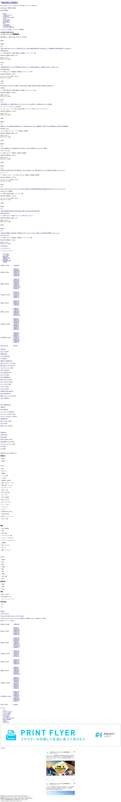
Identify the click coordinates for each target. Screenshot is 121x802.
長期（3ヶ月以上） (6, 439)
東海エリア (5, 302)
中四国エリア (5, 324)
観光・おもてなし (6, 379)
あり (3, 446)
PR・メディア (5, 374)
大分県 (16, 338)
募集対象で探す (6, 257)
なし (3, 448)
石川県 (16, 294)
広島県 (16, 322)
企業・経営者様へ (5, 10)
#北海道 (57, 789)
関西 (3, 571)
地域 (3, 349)
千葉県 (16, 284)
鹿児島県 (17, 340)
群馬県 (16, 281)
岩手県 (16, 270)
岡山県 (16, 321)
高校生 (3, 432)
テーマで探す (6, 255)
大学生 (4, 434)
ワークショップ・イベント (8, 444)
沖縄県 (16, 342)
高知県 (16, 329)
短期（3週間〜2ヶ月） (7, 441)
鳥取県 (16, 318)
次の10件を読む (4, 246)
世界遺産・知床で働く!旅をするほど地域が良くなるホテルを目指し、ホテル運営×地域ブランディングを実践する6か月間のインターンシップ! (33, 170)
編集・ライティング (7, 425)
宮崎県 (16, 339)
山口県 (16, 324)
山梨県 (16, 288)
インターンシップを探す (6, 29)
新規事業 (4, 418)
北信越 (3, 566)
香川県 (16, 326)
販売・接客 (4, 409)
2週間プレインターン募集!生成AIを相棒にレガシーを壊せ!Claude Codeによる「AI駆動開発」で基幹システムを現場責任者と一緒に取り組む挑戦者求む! (35, 126)
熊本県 (16, 336)
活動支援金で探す (7, 260)
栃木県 (16, 280)
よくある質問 (6, 716)
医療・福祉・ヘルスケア (8, 365)
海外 (16, 345)
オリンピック (5, 386)
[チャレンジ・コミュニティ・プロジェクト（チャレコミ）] (14, 795)
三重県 (16, 304)
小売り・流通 (5, 398)
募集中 (3, 458)
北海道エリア (5, 265)
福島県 (17, 275)
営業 (3, 407)
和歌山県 (17, 315)
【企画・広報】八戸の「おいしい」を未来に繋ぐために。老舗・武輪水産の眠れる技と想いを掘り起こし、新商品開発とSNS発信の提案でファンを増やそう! (36, 48)
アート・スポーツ (6, 384)
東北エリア (5, 272)
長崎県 (16, 335)
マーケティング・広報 (7, 411)
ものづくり (5, 388)
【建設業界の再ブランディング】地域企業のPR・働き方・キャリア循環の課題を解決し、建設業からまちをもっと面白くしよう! (30, 67)
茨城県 (16, 279)
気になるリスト (6, 715)
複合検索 (5, 261)
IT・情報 (4, 358)
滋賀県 (16, 308)
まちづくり (5, 351)
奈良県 (16, 313)
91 (9, 248)
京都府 (16, 309)
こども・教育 (5, 356)
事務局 (14, 8)
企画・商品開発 (6, 404)
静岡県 (16, 302)
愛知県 (16, 303)
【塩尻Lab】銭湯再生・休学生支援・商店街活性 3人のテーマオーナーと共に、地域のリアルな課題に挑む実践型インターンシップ (30, 233)
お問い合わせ (4, 8)
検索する (2, 611)
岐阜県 (16, 300)
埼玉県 (16, 283)
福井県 (16, 296)
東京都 (16, 285)
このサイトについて (7, 711)
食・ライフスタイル (7, 381)
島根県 (16, 320)
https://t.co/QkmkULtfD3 (50, 789)
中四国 (3, 573)
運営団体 (10, 8)
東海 (3, 569)
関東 (3, 564)
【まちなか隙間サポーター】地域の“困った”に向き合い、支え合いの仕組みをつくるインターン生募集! (24, 148)
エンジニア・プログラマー (8, 414)
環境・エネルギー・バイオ (8, 363)
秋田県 (16, 273)
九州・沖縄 (4, 576)
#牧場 (61, 789)
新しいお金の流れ (6, 372)
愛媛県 (16, 327)
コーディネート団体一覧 (8, 718)
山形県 (16, 274)
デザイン (4, 423)
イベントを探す (6, 714)
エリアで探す (6, 253)
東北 (3, 562)
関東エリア (5, 283)
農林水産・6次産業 (6, 360)
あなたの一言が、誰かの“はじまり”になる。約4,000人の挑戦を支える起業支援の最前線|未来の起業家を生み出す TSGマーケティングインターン (33, 188)
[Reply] (46, 779)
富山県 (16, 293)
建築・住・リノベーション (8, 395)
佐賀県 (16, 334)
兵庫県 (16, 312)
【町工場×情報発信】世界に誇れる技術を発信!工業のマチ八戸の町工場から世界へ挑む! (20, 211)
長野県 (16, 297)
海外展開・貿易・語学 (7, 391)
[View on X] (74, 752)
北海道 (16, 265)
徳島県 (16, 325)
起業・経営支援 (6, 393)
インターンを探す (7, 712)
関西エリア (5, 311)
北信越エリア (5, 294)
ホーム (4, 710)
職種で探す (5, 256)
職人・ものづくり (6, 421)
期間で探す (5, 259)
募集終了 (4, 460)
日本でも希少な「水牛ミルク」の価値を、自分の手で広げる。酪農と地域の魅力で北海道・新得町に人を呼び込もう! (27, 85)
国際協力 (4, 353)
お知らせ (5, 720)
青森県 (16, 269)
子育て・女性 (5, 370)
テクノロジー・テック (7, 367)
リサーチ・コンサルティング (9, 416)
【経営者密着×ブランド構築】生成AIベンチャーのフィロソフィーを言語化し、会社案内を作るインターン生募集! (26, 104)
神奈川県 (17, 287)
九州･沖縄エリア (6, 337)
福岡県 (16, 332)
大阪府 (16, 311)
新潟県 (16, 292)
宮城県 (17, 271)
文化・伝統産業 (5, 377)
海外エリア (4, 345)
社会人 (4, 437)
